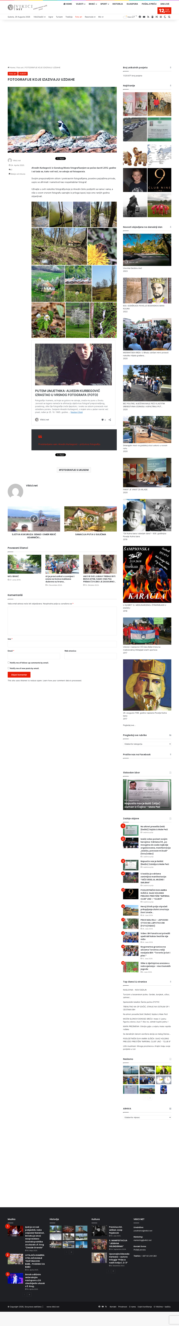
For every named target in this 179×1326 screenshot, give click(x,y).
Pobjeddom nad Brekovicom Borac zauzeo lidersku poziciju (146, 805)
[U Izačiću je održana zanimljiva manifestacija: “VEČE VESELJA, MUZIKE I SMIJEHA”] (130, 877)
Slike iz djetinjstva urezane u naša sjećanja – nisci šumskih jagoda (156, 966)
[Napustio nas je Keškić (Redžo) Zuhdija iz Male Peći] (130, 865)
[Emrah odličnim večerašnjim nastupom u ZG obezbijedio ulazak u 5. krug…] (15, 1278)
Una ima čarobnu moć (132, 268)
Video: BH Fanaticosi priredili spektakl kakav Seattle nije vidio (155, 936)
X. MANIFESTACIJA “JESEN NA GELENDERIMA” (118, 1243)
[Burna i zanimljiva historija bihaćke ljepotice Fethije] (81, 1244)
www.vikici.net (53, 1307)
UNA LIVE (164, 4)
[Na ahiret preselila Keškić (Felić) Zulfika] (130, 1089)
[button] (40, 214)
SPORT (103, 4)
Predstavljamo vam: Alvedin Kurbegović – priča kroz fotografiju (69, 444)
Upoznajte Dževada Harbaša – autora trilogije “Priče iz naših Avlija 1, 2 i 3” (119, 1258)
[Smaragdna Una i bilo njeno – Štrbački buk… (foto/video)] (147, 1070)
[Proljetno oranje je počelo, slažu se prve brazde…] (147, 1089)
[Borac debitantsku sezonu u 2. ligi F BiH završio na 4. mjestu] (159, 205)
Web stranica (70, 651)
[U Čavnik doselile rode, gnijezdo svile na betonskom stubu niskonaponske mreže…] (130, 1070)
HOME (69, 4)
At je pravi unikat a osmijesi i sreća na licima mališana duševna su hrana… (60, 579)
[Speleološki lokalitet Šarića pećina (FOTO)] (159, 104)
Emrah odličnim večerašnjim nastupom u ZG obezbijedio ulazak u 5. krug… (35, 1280)
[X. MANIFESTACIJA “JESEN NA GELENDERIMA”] (99, 1244)
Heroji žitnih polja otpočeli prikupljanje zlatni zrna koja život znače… (155, 909)
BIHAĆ (92, 4)
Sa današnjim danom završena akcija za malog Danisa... (147, 1034)
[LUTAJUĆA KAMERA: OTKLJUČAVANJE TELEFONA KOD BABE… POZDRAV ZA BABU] (15, 1259)
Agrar (50, 17)
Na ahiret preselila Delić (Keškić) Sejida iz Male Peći (154, 828)
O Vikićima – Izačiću (162, 1307)
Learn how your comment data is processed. (62, 680)
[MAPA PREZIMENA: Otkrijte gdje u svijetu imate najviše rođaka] (159, 155)
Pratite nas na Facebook (137, 754)
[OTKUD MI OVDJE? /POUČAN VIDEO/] (56, 1236)
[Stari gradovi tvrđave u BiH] (81, 1229)
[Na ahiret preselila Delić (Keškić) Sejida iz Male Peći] (159, 129)
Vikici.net (17, 160)
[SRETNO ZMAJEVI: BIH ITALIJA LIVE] (147, 1080)
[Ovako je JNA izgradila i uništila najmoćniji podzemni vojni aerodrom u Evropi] (81, 1236)
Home (12, 67)
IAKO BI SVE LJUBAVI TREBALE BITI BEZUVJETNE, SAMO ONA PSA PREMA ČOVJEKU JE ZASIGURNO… (99, 579)
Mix (99, 17)
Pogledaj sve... (129, 725)
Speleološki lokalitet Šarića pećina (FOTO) (141, 1002)
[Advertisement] (89, 42)
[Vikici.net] (27, 7)
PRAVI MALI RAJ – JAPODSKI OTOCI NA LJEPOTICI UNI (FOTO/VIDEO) (154, 923)
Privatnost (122, 1307)
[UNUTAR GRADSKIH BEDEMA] (56, 1229)
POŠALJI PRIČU (149, 4)
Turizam (59, 17)
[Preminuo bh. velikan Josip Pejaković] (99, 1231)
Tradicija (68, 17)
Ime (10, 639)
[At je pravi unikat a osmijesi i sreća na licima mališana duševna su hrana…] (62, 564)
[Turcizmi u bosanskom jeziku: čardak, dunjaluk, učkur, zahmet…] (135, 104)
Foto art (78, 17)
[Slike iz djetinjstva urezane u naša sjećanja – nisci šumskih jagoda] (130, 967)
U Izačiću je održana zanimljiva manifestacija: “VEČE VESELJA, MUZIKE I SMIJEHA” (154, 878)
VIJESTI (79, 4)
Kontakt (113, 1307)
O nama (132, 1307)
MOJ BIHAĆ (13, 576)
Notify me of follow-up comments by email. (29, 663)
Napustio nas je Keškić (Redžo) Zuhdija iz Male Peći (155, 863)
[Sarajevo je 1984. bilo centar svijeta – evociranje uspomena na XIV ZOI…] (69, 1244)
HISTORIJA (117, 4)
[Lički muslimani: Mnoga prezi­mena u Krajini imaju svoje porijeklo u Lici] (135, 205)
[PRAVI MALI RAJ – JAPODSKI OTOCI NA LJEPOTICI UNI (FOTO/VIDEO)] (130, 924)
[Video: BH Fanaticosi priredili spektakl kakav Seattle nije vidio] (130, 937)
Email (11, 651)
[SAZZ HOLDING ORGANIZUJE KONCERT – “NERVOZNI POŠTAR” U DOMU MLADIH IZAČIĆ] (163, 1089)
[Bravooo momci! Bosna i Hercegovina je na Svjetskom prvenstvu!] (130, 1080)
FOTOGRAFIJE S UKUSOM (74, 470)
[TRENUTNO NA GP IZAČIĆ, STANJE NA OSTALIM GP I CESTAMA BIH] (135, 129)
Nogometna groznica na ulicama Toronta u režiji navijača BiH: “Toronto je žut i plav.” (155, 951)
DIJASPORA (132, 4)
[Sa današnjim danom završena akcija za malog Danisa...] (135, 180)
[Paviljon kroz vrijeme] (56, 1244)
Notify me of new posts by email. (24, 668)
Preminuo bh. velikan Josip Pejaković (116, 1230)
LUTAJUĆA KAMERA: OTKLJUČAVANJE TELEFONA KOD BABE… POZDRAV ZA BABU (35, 1261)
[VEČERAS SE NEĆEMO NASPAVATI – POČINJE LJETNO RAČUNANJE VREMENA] (163, 1080)
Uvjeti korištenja (145, 1307)
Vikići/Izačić (38, 17)
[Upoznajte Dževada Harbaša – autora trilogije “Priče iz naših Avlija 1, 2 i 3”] (99, 1257)
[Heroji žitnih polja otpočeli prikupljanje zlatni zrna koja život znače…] (130, 910)
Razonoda (89, 17)
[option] (147, 794)
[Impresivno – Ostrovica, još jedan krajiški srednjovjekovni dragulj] (69, 1229)
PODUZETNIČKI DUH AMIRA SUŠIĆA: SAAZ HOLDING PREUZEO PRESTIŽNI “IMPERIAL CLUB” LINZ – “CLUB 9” (155, 894)
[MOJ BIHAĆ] (24, 564)
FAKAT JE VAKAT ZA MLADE (135, 489)
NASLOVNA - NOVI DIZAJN (135, 990)
